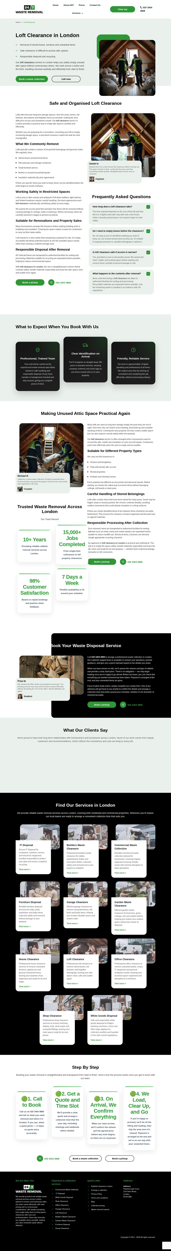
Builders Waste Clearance (65, 1217)
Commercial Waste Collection (66, 1190)
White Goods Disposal (64, 1197)
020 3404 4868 (146, 9)
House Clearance (62, 1228)
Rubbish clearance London (101, 1186)
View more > (24, 869)
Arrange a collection (99, 1190)
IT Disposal (60, 1193)
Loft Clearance (61, 1213)
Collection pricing (98, 1206)
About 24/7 (68, 5)
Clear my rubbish (122, 10)
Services (76, 13)
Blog (93, 1202)
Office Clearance (62, 1205)
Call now (66, 79)
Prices (82, 5)
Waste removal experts (100, 1209)
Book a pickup (30, 282)
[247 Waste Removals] (29, 9)
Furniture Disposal (62, 1224)
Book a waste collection (32, 79)
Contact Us (95, 5)
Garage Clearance (62, 1209)
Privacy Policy (96, 1194)
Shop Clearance (61, 1201)
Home (55, 5)
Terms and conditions (99, 1198)
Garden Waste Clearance (65, 1221)
